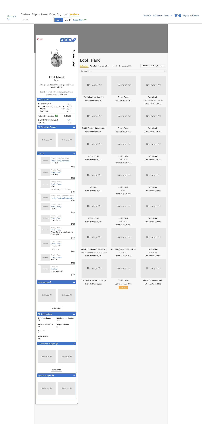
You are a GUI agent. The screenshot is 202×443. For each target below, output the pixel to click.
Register (195, 15)
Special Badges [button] (45, 375)
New (58, 20)
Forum (52, 14)
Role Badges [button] (43, 282)
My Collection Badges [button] (47, 127)
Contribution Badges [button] (47, 343)
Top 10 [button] (41, 153)
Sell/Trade (157, 15)
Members (74, 14)
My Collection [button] (43, 99)
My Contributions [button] (45, 314)
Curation (167, 15)
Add (67, 20)
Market (44, 14)
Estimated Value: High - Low (153, 66)
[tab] (56, 99)
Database (25, 14)
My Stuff (147, 15)
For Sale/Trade (104, 66)
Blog (59, 14)
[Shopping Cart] (176, 15)
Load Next (123, 287)
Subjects (36, 14)
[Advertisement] (101, 6)
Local (65, 14)
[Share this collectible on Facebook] (62, 40)
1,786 (69, 120)
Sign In (186, 15)
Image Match (80, 20)
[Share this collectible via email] (70, 40)
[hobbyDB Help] (179, 15)
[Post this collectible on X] (66, 40)
